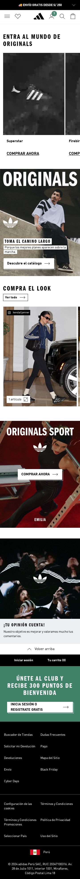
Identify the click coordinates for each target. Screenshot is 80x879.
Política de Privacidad (55, 820)
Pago (43, 746)
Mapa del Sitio (50, 758)
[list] (40, 106)
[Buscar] (62, 16)
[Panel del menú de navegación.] (7, 16)
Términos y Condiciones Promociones (20, 822)
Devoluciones (13, 758)
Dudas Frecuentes (52, 734)
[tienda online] (39, 18)
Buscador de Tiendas (18, 734)
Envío (7, 769)
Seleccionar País (15, 836)
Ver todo (11, 297)
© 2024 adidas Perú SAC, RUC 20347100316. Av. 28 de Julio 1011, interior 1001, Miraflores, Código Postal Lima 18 (40, 869)
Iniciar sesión (23, 660)
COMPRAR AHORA (23, 154)
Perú (46, 852)
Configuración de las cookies (18, 806)
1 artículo (14, 399)
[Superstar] (33, 106)
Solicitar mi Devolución (19, 746)
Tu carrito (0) (57, 660)
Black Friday (49, 769)
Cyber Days (11, 781)
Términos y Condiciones (56, 804)
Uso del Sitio (49, 836)
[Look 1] (40, 356)
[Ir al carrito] (73, 16)
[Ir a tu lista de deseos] (17, 16)
